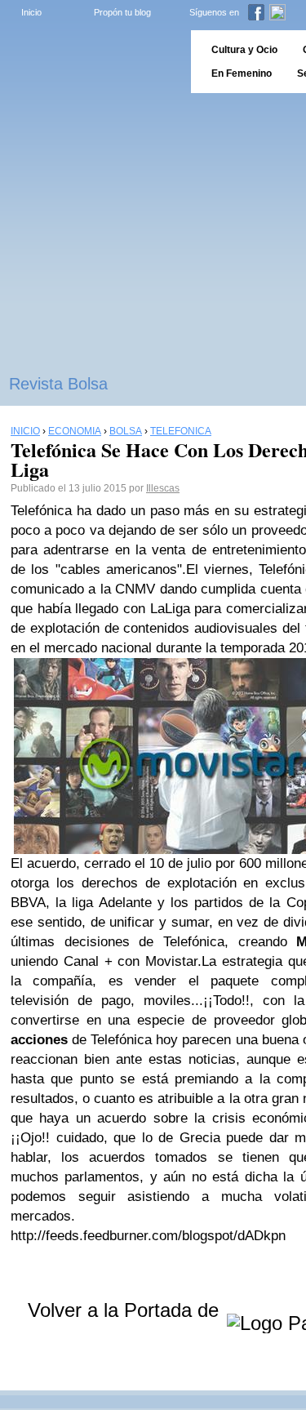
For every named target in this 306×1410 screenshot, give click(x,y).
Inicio (31, 12)
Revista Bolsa (58, 384)
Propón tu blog (122, 12)
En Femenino (241, 73)
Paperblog (90, 61)
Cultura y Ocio (244, 50)
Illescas (163, 488)
